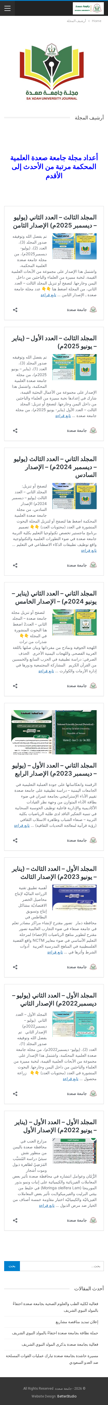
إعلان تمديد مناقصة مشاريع (77, 1322)
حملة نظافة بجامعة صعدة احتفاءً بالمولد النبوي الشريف (55, 1333)
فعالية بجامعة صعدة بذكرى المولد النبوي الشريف (60, 1344)
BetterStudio (66, 1396)
